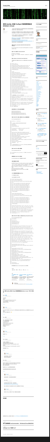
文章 (37, 102)
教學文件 (37, 101)
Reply (4, 328)
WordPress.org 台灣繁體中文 (40, 173)
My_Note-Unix (38, 88)
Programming (38, 98)
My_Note (38, 85)
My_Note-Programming (39, 87)
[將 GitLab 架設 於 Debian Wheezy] (30, 277)
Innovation (38, 84)
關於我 (46, 5)
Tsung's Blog (6, 5)
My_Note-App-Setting (39, 86)
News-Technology (39, 94)
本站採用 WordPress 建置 (9, 434)
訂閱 (45, 153)
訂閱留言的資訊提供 (39, 172)
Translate (41, 48)
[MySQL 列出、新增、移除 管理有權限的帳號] (23, 277)
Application (38, 81)
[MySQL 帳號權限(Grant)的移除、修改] (15, 277)
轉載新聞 (37, 105)
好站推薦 (37, 100)
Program (38, 97)
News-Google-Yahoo (39, 92)
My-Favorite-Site (39, 89)
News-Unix (38, 95)
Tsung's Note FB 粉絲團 (40, 141)
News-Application (39, 91)
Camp (37, 82)
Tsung (3, 30)
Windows (38, 99)
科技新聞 (37, 104)
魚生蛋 (6, 295)
